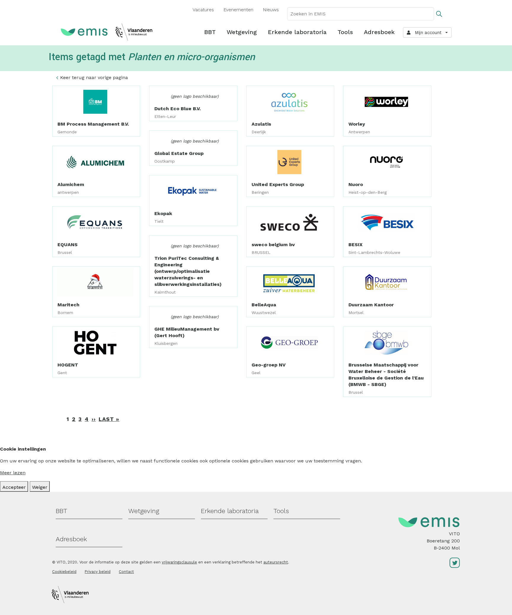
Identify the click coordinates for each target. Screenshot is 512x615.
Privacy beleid (98, 571)
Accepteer (14, 487)
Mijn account (426, 32)
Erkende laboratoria (297, 32)
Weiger (39, 487)
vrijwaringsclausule (179, 562)
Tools (345, 32)
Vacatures (203, 9)
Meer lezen (12, 472)
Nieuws (271, 9)
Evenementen (238, 9)
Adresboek (379, 32)
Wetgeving (242, 32)
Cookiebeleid (64, 571)
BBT (210, 32)
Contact (126, 571)
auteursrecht (275, 562)
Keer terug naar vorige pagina (94, 77)
